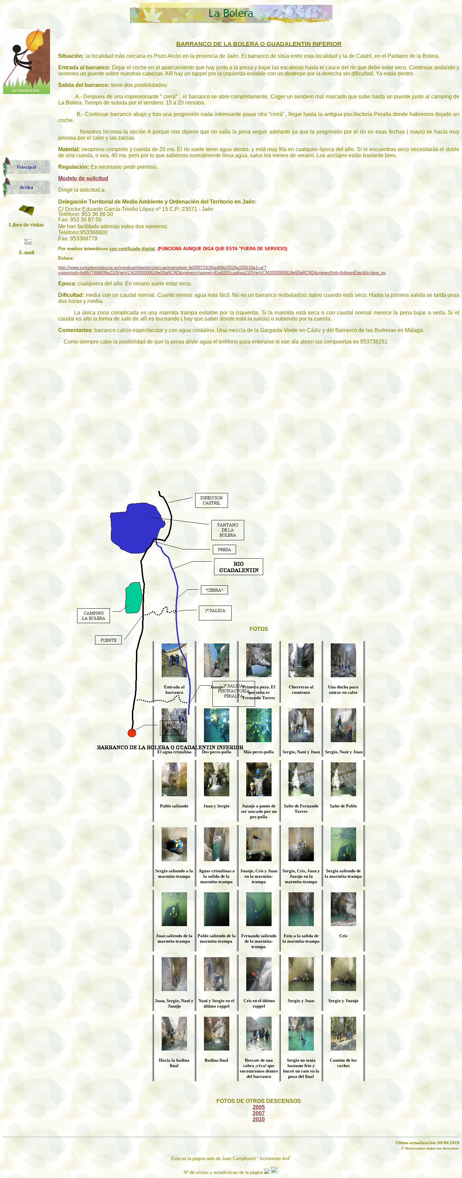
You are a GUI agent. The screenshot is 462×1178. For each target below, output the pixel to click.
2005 (259, 1107)
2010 (259, 1119)
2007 (259, 1113)
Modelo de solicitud (83, 178)
